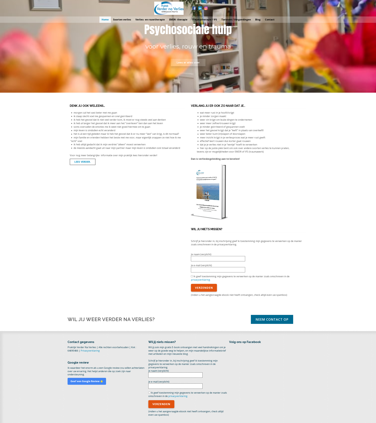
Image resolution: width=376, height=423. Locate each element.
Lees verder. (82, 161)
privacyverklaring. (200, 279)
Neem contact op (272, 319)
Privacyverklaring (90, 350)
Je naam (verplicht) (201, 254)
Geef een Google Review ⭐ (86, 381)
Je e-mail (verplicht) (201, 265)
